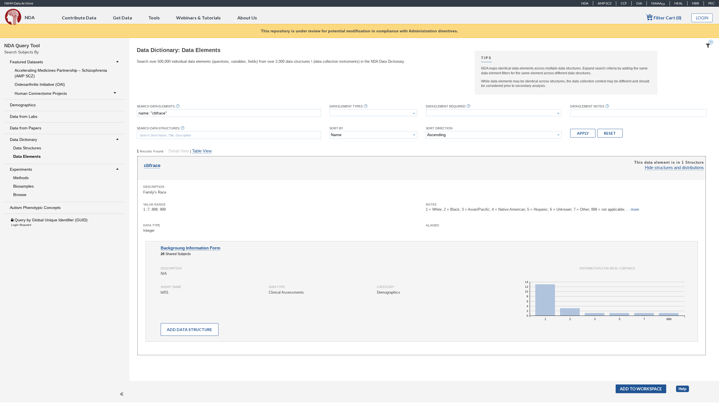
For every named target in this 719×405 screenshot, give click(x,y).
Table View (202, 151)
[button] (582, 133)
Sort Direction (439, 128)
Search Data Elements (156, 106)
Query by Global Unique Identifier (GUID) (50, 220)
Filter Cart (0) (667, 17)
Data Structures (27, 148)
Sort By (336, 128)
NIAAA (658, 3)
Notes (431, 204)
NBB (695, 3)
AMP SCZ (604, 3)
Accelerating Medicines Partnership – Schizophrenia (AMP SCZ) (61, 73)
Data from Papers (25, 128)
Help (682, 389)
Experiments (21, 169)
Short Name (171, 287)
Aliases (432, 225)
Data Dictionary (23, 139)
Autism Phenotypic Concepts (35, 207)
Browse (19, 194)
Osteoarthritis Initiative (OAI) (40, 84)
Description (153, 186)
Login (702, 17)
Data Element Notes (587, 106)
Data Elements (27, 156)
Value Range (154, 204)
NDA (584, 3)
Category (385, 287)
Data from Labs (23, 116)
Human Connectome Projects (41, 93)
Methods (21, 178)
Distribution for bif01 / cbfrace (607, 268)
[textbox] (229, 113)
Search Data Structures (158, 128)
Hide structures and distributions (674, 167)
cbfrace (152, 165)
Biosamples (23, 186)
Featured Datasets (26, 62)
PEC (711, 3)
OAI (639, 3)
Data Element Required (445, 106)
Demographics (23, 105)
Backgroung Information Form (190, 248)
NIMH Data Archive (18, 3)
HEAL (678, 3)
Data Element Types (346, 106)
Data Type (151, 225)
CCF (624, 3)
